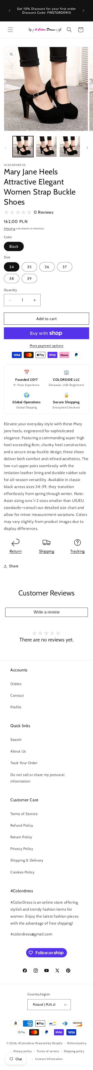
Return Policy (21, 837)
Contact (17, 695)
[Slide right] (87, 147)
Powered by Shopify (49, 1043)
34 (11, 267)
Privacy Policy (21, 848)
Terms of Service (24, 813)
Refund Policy (21, 825)
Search (16, 739)
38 (11, 278)
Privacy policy (22, 1051)
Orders (16, 683)
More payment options (46, 345)
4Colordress (26, 1043)
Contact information (49, 1059)
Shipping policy (74, 1051)
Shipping (9, 228)
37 (65, 267)
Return (16, 551)
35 (29, 267)
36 (47, 267)
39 (29, 278)
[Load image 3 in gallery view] (69, 146)
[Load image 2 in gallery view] (46, 146)
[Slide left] (5, 147)
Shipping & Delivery (26, 860)
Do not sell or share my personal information (37, 778)
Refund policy (77, 1043)
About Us (18, 751)
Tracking (77, 551)
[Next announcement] (83, 10)
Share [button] (14, 566)
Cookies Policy (22, 872)
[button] (10, 29)
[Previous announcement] (9, 10)
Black (13, 246)
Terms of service (48, 1051)
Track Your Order (23, 763)
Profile (15, 707)
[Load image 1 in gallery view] (23, 146)
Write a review (47, 612)
